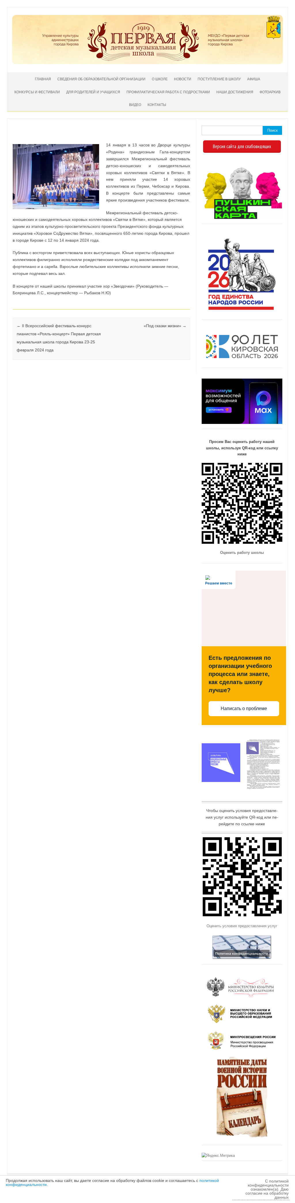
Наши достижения (234, 92)
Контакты (157, 105)
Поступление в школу (219, 79)
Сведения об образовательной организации (101, 79)
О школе (160, 79)
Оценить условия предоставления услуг (242, 926)
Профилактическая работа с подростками (168, 92)
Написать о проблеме (244, 708)
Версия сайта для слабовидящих (242, 146)
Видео (135, 105)
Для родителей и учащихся (93, 92)
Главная (43, 79)
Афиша (253, 79)
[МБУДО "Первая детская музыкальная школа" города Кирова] (147, 62)
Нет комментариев (162, 136)
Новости (182, 79)
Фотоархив (270, 92)
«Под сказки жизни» (165, 325)
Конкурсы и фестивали (37, 92)
